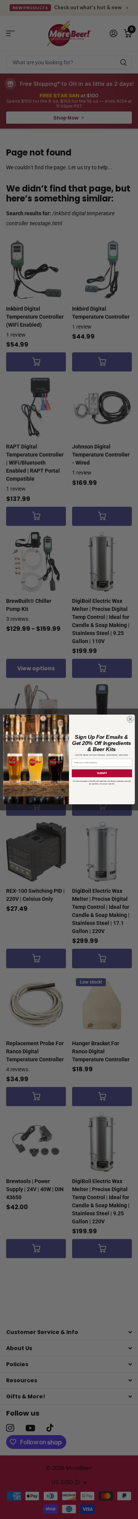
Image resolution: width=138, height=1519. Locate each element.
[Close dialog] (130, 719)
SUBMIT (102, 773)
